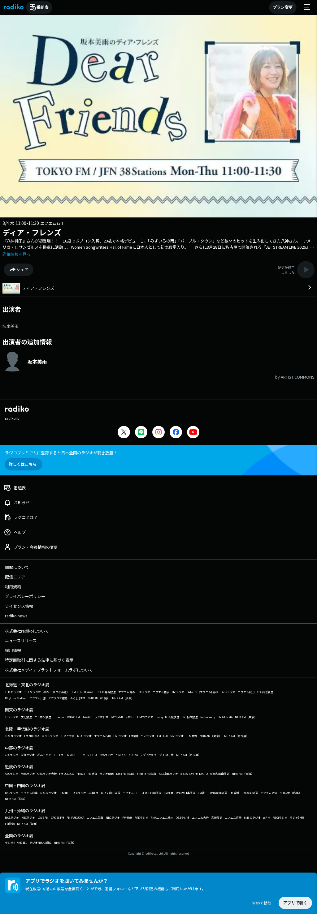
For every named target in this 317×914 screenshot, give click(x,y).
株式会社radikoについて (27, 631)
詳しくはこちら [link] (23, 464)
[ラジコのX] (124, 433)
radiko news (16, 616)
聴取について (17, 567)
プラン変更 (283, 7)
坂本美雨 (10, 326)
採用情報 (13, 650)
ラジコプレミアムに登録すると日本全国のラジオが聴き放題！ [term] (61, 453)
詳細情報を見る (16, 254)
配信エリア (15, 577)
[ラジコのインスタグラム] (158, 432)
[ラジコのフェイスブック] (176, 433)
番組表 (43, 7)
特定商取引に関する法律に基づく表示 (39, 660)
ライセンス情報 (19, 606)
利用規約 (13, 587)
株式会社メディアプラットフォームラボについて (49, 670)
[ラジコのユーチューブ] (193, 433)
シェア (22, 269)
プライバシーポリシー (25, 596)
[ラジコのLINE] (141, 433)
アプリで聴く (295, 902)
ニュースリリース (21, 640)
